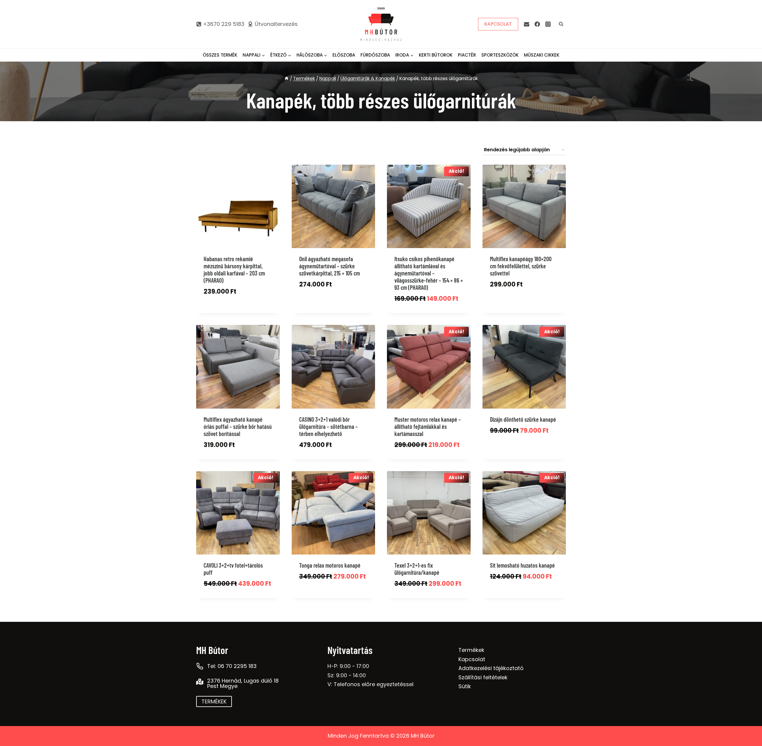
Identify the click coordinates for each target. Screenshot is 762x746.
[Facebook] (537, 24)
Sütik (464, 686)
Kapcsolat (471, 659)
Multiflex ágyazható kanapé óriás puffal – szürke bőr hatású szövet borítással (238, 426)
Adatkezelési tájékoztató (491, 668)
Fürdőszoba (375, 55)
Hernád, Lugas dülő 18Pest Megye (243, 683)
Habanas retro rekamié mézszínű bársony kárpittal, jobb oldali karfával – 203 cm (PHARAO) (234, 269)
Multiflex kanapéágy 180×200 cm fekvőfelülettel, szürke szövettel (521, 266)
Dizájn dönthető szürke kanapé (523, 419)
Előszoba (343, 55)
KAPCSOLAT (498, 24)
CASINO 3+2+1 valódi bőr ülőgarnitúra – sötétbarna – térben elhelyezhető (328, 426)
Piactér (467, 55)
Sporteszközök (500, 55)
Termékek (471, 650)
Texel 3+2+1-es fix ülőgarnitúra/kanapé (416, 569)
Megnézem (217, 311)
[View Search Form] (561, 24)
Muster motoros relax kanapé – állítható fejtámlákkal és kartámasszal (427, 426)
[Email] (526, 24)
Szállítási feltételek (483, 677)
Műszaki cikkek (541, 55)
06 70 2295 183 (237, 666)
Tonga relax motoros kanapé (329, 565)
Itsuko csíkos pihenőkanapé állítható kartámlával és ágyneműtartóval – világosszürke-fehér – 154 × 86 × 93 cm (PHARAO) (428, 273)
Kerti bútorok (435, 55)
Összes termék (220, 55)
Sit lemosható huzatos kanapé (522, 565)
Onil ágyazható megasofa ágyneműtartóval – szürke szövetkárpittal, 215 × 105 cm (329, 266)
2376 (213, 680)
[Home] (286, 78)
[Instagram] (548, 24)
